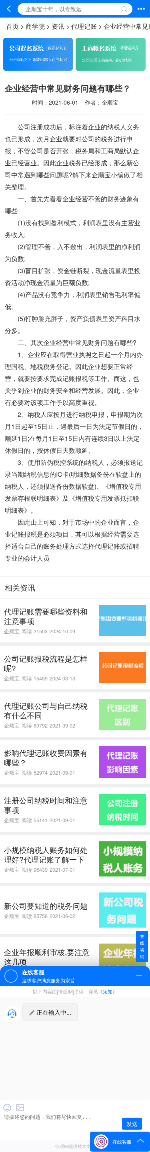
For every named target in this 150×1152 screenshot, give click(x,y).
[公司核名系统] (111, 68)
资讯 (58, 26)
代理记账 (84, 26)
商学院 (35, 26)
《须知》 (107, 991)
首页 (12, 26)
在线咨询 (142, 946)
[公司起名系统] (38, 68)
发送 (132, 1124)
